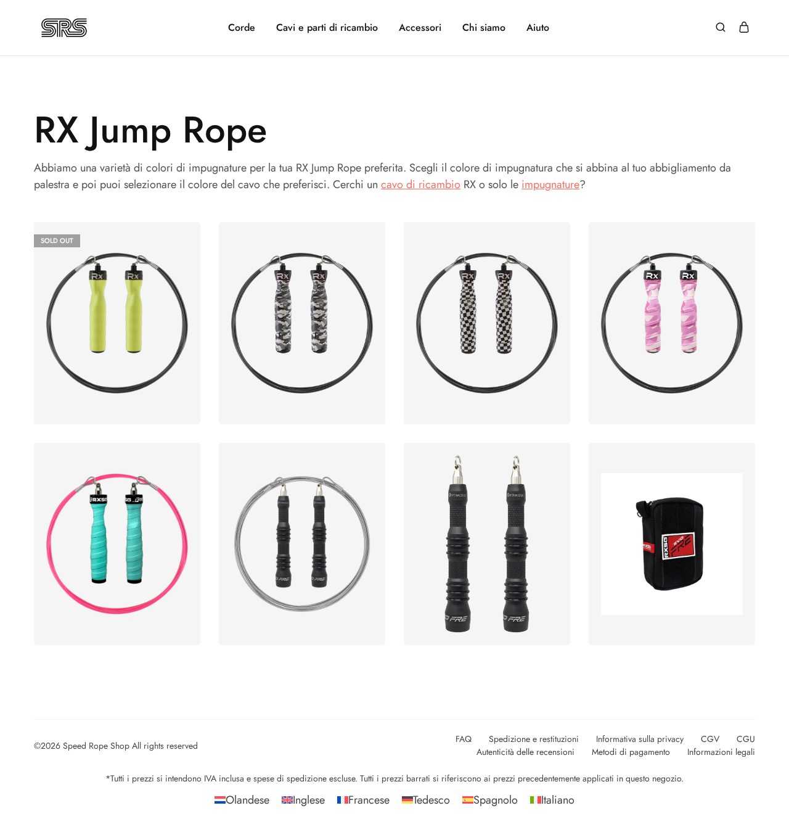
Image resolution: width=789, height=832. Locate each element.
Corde (241, 28)
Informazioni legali (721, 752)
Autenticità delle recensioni (525, 752)
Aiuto (537, 28)
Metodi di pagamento (631, 752)
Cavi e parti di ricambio (327, 28)
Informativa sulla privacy (640, 739)
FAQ (464, 739)
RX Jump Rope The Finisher (487, 300)
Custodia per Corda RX (672, 521)
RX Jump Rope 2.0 (117, 521)
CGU (746, 739)
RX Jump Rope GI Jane (672, 300)
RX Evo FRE (302, 521)
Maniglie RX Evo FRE (487, 521)
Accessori (420, 28)
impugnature (550, 184)
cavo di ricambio (420, 184)
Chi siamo (483, 28)
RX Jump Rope (117, 300)
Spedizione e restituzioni (534, 739)
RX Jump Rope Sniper (302, 300)
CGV (710, 739)
